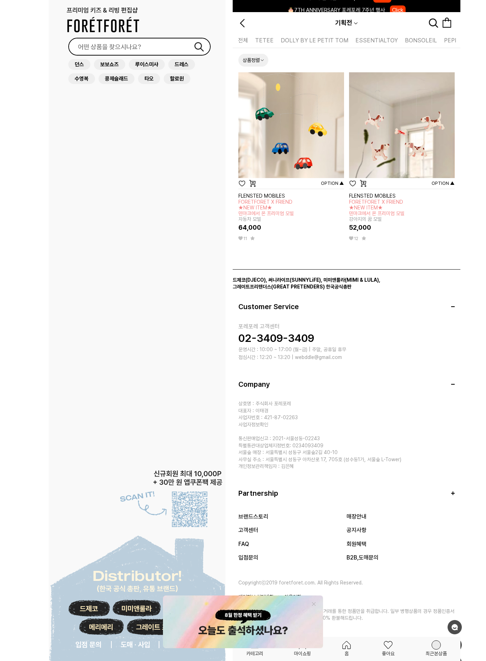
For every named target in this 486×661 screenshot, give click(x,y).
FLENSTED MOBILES (261, 196)
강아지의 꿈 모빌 (377, 210)
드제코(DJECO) (249, 280)
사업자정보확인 (253, 424)
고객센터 (248, 530)
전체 (243, 40)
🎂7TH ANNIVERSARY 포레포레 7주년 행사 (345, 6)
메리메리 (101, 627)
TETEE (264, 40)
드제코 (89, 608)
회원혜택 (356, 544)
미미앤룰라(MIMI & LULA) (351, 280)
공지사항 (356, 530)
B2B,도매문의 (363, 557)
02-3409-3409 (276, 338)
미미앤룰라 (136, 608)
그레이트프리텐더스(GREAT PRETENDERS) (279, 287)
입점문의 (248, 557)
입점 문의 (88, 644)
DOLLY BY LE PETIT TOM (314, 40)
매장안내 (356, 516)
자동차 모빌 (266, 210)
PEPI (450, 40)
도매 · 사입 (135, 644)
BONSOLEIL (421, 40)
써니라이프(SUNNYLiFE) (294, 280)
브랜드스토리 (253, 516)
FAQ (243, 544)
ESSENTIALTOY (376, 40)
